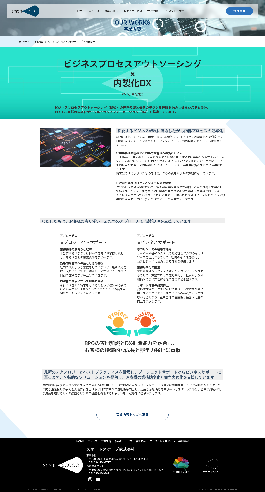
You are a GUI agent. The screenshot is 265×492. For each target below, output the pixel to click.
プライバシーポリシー (79, 489)
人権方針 (97, 489)
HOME (80, 441)
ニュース (92, 441)
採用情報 (183, 441)
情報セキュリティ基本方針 (37, 489)
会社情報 (141, 441)
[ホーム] (25, 10)
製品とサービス (123, 441)
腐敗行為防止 (59, 489)
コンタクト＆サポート (162, 441)
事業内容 (38, 41)
